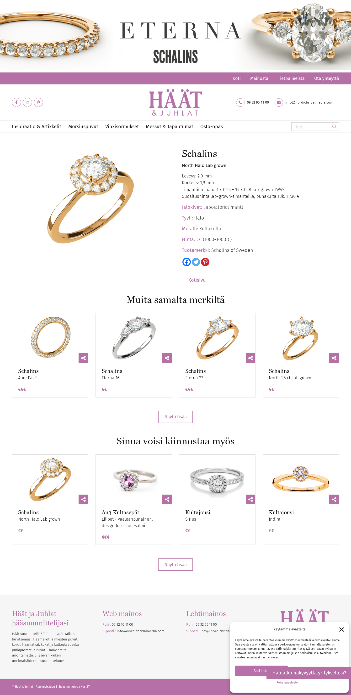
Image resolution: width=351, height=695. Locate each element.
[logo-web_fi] (175, 102)
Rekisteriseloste (287, 682)
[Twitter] (196, 262)
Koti (237, 78)
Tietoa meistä (291, 78)
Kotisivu (197, 280)
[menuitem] (236, 78)
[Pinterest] (205, 262)
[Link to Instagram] (27, 102)
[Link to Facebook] (16, 102)
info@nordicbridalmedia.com (309, 102)
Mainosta (259, 78)
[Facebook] (186, 262)
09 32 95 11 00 (258, 102)
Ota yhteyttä (326, 78)
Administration (46, 686)
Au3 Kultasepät (120, 512)
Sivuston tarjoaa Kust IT (74, 686)
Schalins (28, 371)
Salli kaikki (261, 671)
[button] (341, 629)
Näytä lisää (175, 416)
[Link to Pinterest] (38, 102)
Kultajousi (197, 512)
